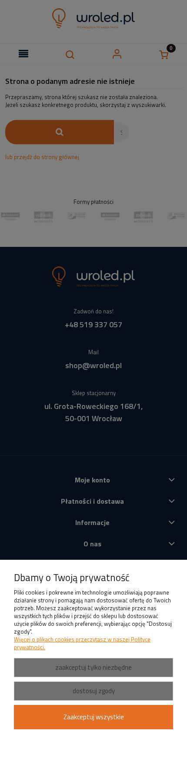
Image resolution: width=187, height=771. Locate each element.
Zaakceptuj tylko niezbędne (93, 667)
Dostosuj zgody (94, 691)
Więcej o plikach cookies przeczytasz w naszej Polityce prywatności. (82, 643)
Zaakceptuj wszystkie (93, 717)
